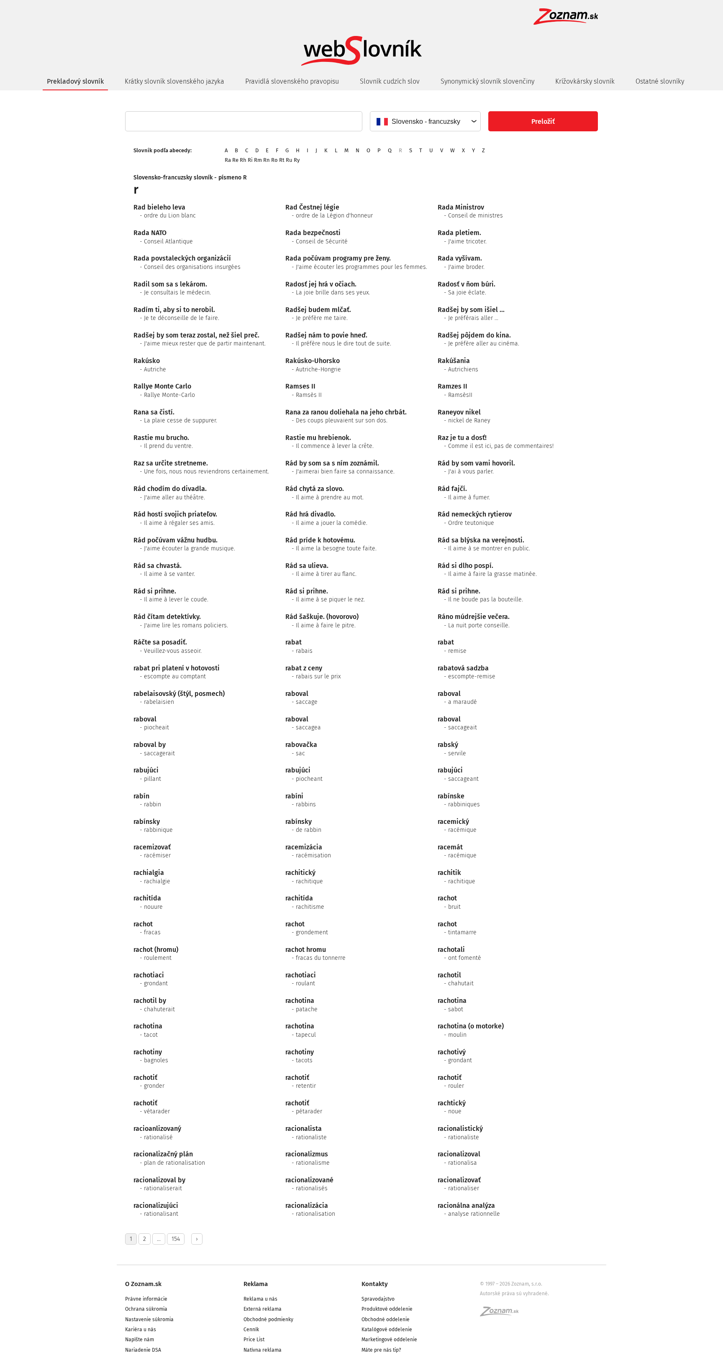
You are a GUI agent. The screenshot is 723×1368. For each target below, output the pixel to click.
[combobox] (425, 121)
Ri (250, 160)
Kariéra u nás (140, 1329)
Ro (274, 160)
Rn (266, 160)
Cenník (251, 1329)
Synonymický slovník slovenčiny (487, 81)
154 (176, 1239)
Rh (243, 160)
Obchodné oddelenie (386, 1319)
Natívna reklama (263, 1350)
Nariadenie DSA (143, 1350)
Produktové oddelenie (387, 1309)
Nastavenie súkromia (149, 1319)
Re (235, 160)
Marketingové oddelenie (389, 1339)
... (159, 1239)
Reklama (256, 1284)
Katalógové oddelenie (387, 1329)
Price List (254, 1339)
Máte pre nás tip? (381, 1350)
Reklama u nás (260, 1299)
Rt (282, 160)
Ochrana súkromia (146, 1309)
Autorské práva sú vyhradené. (514, 1293)
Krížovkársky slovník (585, 81)
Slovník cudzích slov (390, 81)
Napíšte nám (139, 1339)
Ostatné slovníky (660, 81)
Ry (297, 160)
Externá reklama (263, 1309)
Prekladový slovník (75, 81)
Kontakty (375, 1284)
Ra (228, 160)
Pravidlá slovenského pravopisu (292, 81)
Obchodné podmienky (268, 1319)
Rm (258, 160)
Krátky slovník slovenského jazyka (174, 81)
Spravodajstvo (378, 1299)
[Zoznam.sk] (502, 1314)
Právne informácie (146, 1299)
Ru (289, 160)
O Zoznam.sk (143, 1284)
